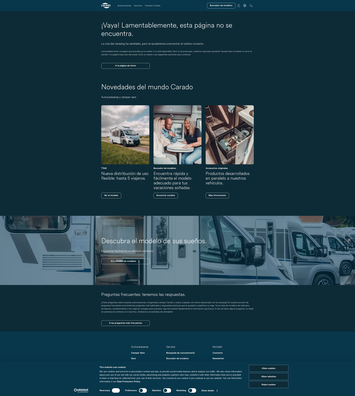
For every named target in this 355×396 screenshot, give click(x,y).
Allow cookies (268, 368)
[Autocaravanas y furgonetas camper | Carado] (106, 5)
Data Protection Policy (128, 381)
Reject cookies (269, 384)
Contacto (218, 353)
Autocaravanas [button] (124, 5)
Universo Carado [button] (152, 5)
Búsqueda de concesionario (180, 353)
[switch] (143, 390)
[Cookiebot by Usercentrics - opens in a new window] (81, 390)
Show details (207, 390)
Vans (133, 358)
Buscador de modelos (177, 358)
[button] (245, 5)
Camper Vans (138, 353)
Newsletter (218, 358)
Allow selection (268, 376)
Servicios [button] (138, 5)
